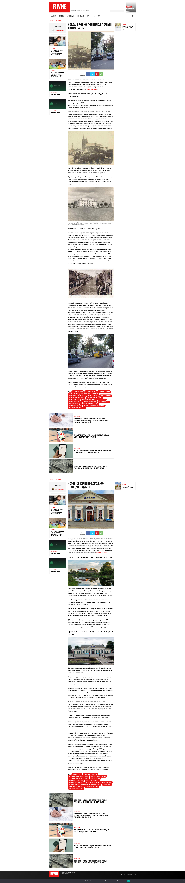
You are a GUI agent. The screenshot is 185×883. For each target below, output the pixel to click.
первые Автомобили (106, 396)
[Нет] (183, 881)
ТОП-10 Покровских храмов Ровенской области (130, 10)
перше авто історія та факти (89, 400)
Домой (51, 20)
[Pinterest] (97, 74)
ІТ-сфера (53, 48)
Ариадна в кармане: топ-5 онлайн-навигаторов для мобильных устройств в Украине (91, 436)
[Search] (122, 11)
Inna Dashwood (59, 30)
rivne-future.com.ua (92, 89)
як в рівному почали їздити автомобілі (94, 406)
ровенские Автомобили (90, 402)
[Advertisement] (126, 42)
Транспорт (54, 92)
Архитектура (129, 6)
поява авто (102, 400)
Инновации (58, 20)
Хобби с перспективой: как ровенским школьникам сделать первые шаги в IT (57, 52)
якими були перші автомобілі (76, 408)
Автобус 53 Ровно (55, 112)
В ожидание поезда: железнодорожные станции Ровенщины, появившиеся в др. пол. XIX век (90, 467)
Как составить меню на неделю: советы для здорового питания (127, 28)
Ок (128, 880)
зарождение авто (73, 394)
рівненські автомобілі (74, 402)
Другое (124, 24)
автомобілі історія (90, 392)
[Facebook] (88, 74)
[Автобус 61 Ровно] (57, 86)
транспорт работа (73, 404)
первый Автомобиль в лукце (94, 398)
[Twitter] (92, 74)
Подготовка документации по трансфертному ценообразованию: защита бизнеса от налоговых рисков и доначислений (91, 420)
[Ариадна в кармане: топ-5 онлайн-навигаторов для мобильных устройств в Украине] (61, 435)
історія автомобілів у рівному (76, 396)
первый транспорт (74, 400)
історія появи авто (92, 396)
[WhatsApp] (101, 74)
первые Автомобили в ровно (76, 398)
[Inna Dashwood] (53, 30)
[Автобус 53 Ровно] (57, 104)
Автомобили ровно (78, 392)
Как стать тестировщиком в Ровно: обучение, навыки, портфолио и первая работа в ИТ (57, 75)
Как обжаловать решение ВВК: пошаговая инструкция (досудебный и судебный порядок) (92, 452)
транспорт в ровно (103, 402)
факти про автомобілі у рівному (89, 404)
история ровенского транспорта (89, 394)
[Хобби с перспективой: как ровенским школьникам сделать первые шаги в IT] (57, 41)
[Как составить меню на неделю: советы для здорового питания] (118, 27)
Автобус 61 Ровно (55, 95)
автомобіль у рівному (104, 392)
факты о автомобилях (75, 406)
